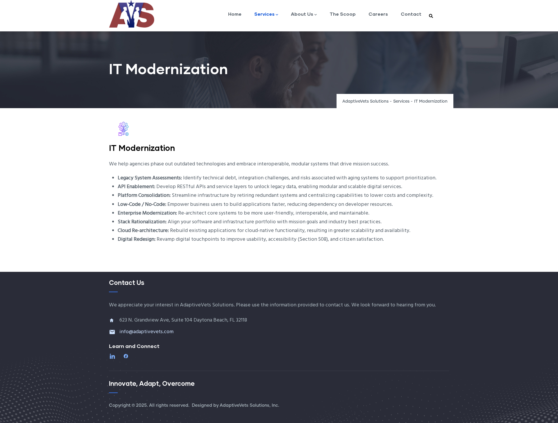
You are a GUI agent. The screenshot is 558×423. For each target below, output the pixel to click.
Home (235, 14)
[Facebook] (126, 356)
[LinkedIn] (113, 356)
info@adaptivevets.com (146, 332)
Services (264, 14)
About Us (302, 14)
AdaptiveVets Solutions (365, 101)
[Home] (132, 14)
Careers (378, 14)
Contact (411, 14)
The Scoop (343, 14)
